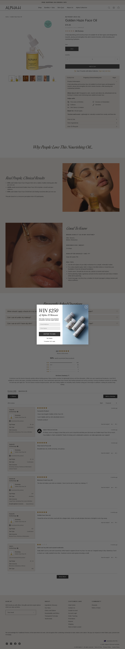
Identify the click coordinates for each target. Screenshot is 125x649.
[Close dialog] (86, 306)
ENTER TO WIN (49, 334)
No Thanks (49, 338)
